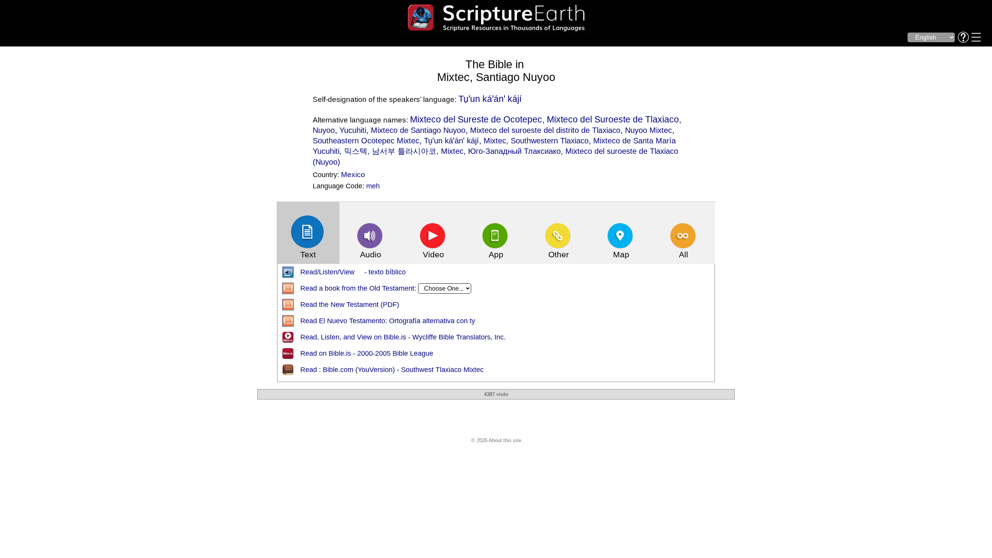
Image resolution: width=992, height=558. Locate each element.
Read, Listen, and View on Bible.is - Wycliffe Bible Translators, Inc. (403, 337)
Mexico (353, 174)
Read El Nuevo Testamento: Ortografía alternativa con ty (387, 321)
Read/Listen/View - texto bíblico (353, 272)
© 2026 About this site (496, 440)
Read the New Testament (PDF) (349, 304)
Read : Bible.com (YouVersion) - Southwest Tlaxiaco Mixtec (392, 370)
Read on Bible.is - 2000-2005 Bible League (366, 353)
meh (373, 186)
